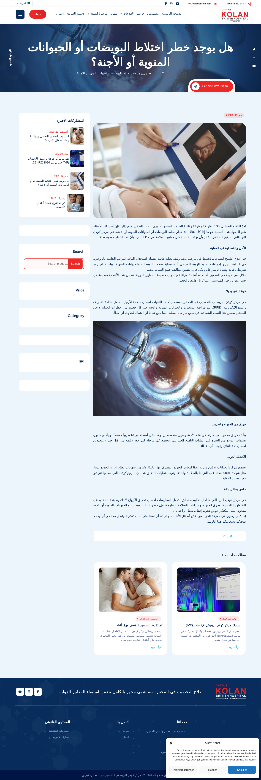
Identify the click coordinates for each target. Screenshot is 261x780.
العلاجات (128, 13)
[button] (171, 743)
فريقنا (140, 13)
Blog (157, 73)
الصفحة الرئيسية (172, 13)
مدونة (113, 13)
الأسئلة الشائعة (76, 13)
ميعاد (38, 14)
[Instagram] (171, 4)
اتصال (60, 13)
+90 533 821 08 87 (215, 86)
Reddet (212, 769)
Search (78, 251)
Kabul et (242, 769)
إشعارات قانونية (61, 737)
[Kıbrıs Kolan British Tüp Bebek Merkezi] (234, 15)
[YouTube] (177, 4)
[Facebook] (166, 4)
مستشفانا (153, 13)
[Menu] (20, 14)
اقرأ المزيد (234, 647)
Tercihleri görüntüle (183, 769)
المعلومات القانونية (59, 730)
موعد (126, 730)
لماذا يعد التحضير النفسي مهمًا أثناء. (139, 625)
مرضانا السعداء (97, 13)
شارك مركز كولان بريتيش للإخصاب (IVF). (212, 625)
